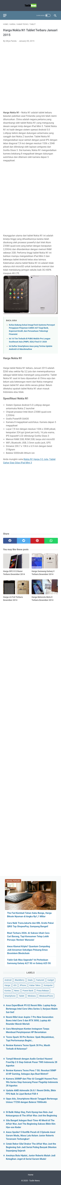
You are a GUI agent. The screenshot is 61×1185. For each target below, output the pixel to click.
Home (30, 1175)
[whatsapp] (51, 541)
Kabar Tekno (34, 985)
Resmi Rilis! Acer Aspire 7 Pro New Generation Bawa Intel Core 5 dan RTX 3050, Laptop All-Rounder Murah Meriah (29, 1020)
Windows (32, 996)
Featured (40, 980)
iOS (14, 985)
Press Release (43, 990)
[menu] (6, 15)
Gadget (50, 980)
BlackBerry (19, 980)
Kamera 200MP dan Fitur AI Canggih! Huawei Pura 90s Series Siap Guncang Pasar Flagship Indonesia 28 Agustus (32, 1082)
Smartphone (10, 996)
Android (8, 980)
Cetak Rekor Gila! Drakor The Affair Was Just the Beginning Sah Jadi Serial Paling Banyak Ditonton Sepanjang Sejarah (31, 1147)
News (16, 990)
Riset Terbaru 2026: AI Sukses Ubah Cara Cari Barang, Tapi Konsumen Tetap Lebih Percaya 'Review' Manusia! (28, 936)
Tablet (21, 996)
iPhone (23, 985)
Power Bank (28, 990)
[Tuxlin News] (30, 5)
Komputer (48, 985)
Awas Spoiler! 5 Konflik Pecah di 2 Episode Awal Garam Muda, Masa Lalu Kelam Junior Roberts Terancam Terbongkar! (30, 1135)
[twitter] (24, 541)
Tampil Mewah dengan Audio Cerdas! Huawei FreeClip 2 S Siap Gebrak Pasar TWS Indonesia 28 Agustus (31, 1062)
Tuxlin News (34, 1180)
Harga (7, 985)
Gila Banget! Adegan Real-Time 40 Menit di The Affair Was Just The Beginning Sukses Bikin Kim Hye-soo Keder (30, 1124)
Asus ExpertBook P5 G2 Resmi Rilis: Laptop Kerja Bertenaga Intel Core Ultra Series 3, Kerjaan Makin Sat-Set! (32, 1009)
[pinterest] (37, 541)
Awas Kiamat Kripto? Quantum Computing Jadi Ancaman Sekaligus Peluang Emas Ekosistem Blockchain (28, 950)
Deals (30, 980)
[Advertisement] (30, 76)
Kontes (8, 990)
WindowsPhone (46, 996)
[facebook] (10, 541)
